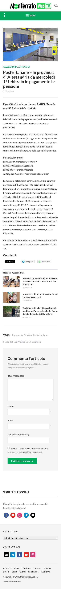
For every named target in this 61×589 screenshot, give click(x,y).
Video (17, 568)
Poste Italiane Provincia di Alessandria (22, 341)
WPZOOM (17, 581)
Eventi (23, 571)
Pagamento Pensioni (22, 335)
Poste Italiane (40, 335)
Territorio (26, 568)
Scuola (6, 571)
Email (10, 420)
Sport (14, 571)
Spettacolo (33, 571)
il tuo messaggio (16, 375)
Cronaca (37, 568)
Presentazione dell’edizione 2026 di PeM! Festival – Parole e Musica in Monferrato (40, 281)
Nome (11, 406)
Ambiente (45, 571)
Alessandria (10, 66)
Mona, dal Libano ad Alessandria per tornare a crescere (40, 295)
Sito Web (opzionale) (18, 434)
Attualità (24, 66)
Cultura (47, 568)
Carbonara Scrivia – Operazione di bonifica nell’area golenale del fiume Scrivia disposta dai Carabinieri (40, 311)
